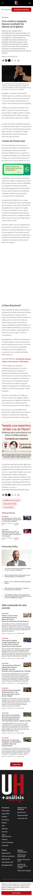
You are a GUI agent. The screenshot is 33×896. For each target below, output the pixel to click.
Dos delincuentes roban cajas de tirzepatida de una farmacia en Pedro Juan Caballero (11, 519)
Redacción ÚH (20, 633)
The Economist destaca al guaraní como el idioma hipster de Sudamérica (17, 575)
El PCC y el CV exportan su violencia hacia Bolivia (17, 582)
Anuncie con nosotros (22, 808)
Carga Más (16, 764)
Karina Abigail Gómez (22, 683)
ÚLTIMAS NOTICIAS (21, 10)
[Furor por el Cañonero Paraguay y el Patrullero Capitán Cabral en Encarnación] (27, 739)
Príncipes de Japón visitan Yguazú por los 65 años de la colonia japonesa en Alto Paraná (11, 643)
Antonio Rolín (20, 756)
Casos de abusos (8, 507)
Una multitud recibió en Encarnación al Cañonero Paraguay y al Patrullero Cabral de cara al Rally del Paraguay (17, 596)
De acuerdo (16, 893)
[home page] (16, 3)
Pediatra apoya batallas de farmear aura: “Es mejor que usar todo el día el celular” (11, 693)
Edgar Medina (20, 658)
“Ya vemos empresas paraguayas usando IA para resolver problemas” (17, 569)
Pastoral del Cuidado (9, 504)
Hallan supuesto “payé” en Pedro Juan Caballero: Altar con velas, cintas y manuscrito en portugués (11, 534)
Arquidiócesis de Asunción (11, 500)
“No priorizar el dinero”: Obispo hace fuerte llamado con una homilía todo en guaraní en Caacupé (16, 668)
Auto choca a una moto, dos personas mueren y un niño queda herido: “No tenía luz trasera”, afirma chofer (16, 718)
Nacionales (5, 17)
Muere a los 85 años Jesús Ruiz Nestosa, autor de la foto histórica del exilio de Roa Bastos (15, 618)
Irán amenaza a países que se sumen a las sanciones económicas (16, 589)
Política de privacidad (8, 889)
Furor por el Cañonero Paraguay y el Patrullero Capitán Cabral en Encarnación (11, 743)
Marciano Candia (16, 524)
